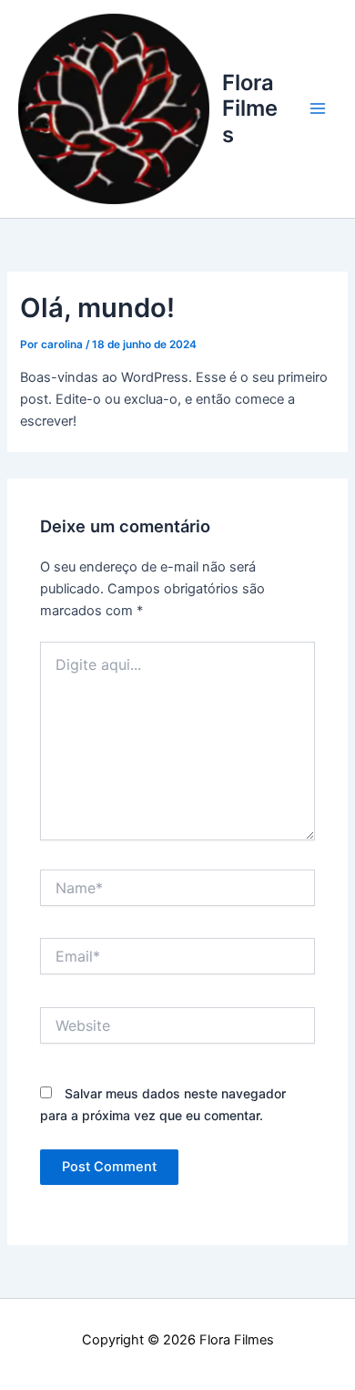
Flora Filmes (250, 108)
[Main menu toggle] (318, 108)
